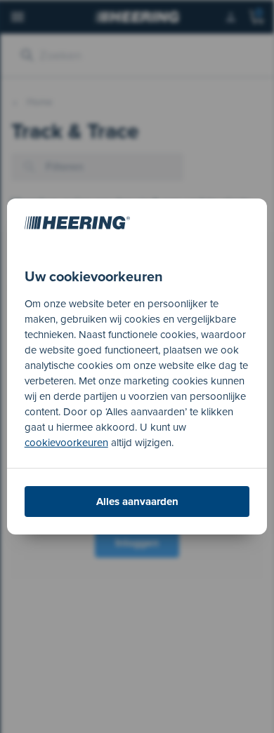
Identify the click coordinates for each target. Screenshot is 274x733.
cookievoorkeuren (66, 442)
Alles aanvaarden (137, 501)
